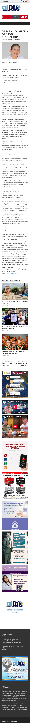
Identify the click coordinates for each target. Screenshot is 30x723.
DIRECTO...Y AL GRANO (6, 28)
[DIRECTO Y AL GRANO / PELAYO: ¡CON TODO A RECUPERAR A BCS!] (15, 317)
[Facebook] (21, 1)
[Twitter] (23, 1)
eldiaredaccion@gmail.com (14, 642)
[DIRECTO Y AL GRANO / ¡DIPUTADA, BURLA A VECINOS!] (15, 291)
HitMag (14, 721)
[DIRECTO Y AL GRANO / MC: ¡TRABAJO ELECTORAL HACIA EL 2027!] (15, 342)
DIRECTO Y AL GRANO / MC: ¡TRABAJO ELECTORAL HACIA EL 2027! (13, 352)
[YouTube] (25, 1)
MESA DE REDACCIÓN (15, 39)
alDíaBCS (12, 719)
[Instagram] (27, 1)
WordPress (9, 721)
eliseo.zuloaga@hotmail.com (13, 273)
